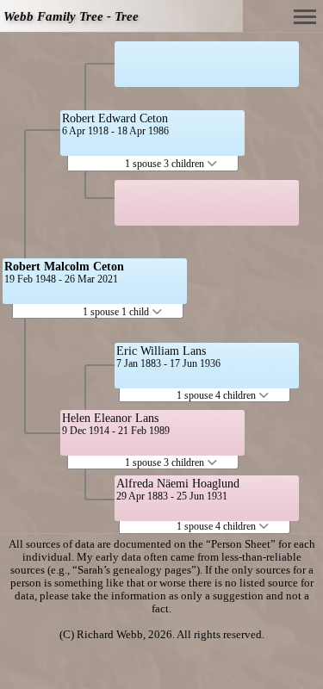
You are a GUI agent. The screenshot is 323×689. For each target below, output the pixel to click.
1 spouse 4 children (217, 395)
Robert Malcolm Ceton (64, 266)
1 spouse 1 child (117, 312)
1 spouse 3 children (166, 164)
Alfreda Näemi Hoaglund (177, 483)
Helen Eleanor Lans (110, 418)
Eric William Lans (161, 350)
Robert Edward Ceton (115, 118)
